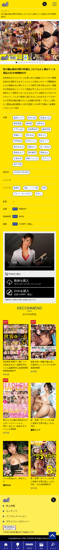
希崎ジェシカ (32, 158)
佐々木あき (45, 147)
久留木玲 (18, 158)
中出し (39, 194)
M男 (44, 188)
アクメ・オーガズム (22, 194)
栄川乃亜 (18, 164)
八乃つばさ (19, 129)
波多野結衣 (33, 129)
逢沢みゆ (7, 485)
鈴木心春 (32, 118)
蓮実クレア (19, 118)
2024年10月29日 (21, 172)
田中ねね (30, 135)
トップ (4, 11)
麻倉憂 (29, 123)
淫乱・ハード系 (31, 188)
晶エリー (44, 141)
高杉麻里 (32, 153)
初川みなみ (19, 147)
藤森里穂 (46, 129)
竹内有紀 (18, 141)
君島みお (44, 153)
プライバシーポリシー (17, 521)
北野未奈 (40, 123)
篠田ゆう (32, 147)
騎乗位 (17, 188)
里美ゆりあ (45, 118)
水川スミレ (31, 141)
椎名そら (42, 135)
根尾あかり (19, 153)
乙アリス (46, 158)
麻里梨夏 (18, 123)
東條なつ (18, 135)
